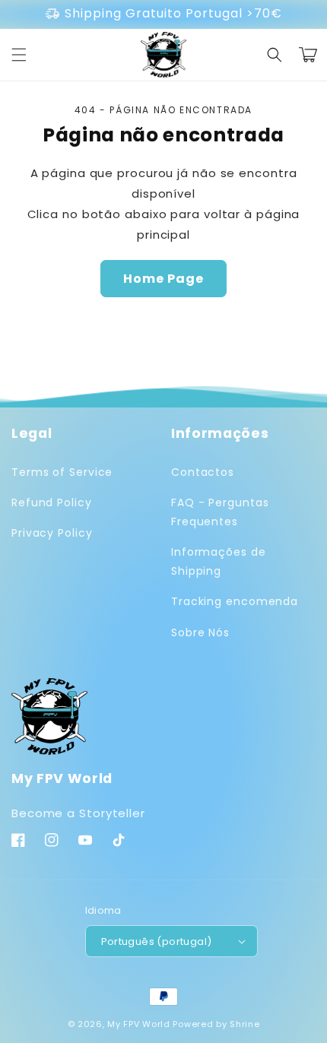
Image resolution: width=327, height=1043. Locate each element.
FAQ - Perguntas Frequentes (220, 512)
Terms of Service (62, 472)
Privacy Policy (52, 533)
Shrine (244, 1024)
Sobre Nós (200, 632)
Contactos (202, 472)
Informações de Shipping (218, 561)
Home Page (163, 278)
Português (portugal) (156, 941)
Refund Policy (51, 502)
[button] (19, 54)
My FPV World (138, 1024)
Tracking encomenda (234, 601)
